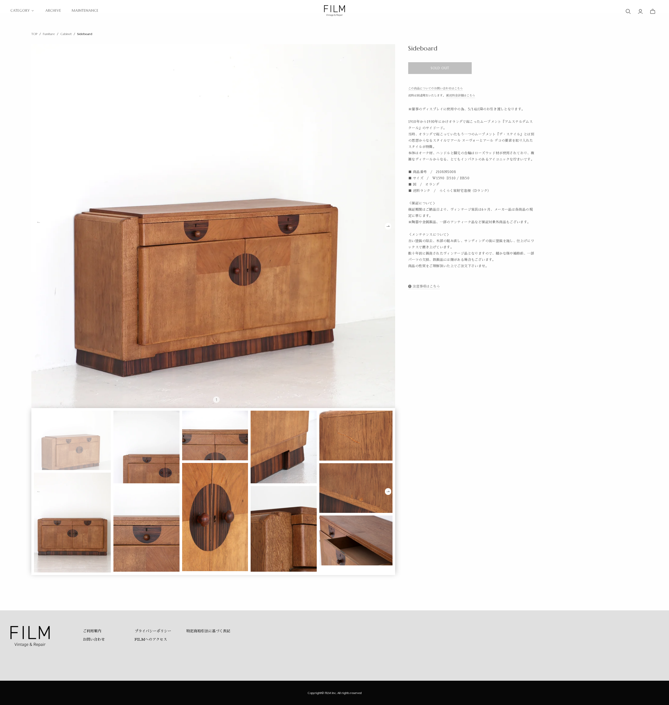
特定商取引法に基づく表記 (208, 631)
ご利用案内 (92, 631)
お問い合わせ (94, 639)
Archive (53, 10)
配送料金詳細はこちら (460, 95)
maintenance (85, 10)
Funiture (49, 34)
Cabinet (66, 34)
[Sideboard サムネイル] (72, 440)
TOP (34, 34)
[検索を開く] (628, 11)
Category (20, 10)
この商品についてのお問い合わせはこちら (435, 88)
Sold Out (440, 68)
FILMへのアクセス (151, 639)
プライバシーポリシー (153, 631)
